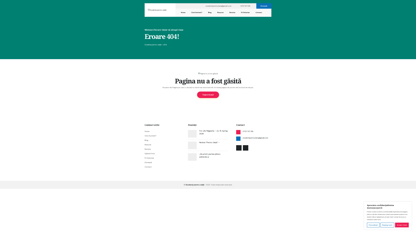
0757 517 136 (245, 6)
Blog (209, 12)
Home (183, 12)
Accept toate (402, 225)
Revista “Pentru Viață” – (209, 142)
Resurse (220, 12)
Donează (264, 6)
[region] (388, 216)
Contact (259, 12)
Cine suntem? (196, 12)
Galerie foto (150, 153)
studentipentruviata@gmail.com (218, 6)
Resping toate (387, 225)
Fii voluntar (245, 12)
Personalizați (373, 225)
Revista (232, 12)
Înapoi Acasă (208, 95)
